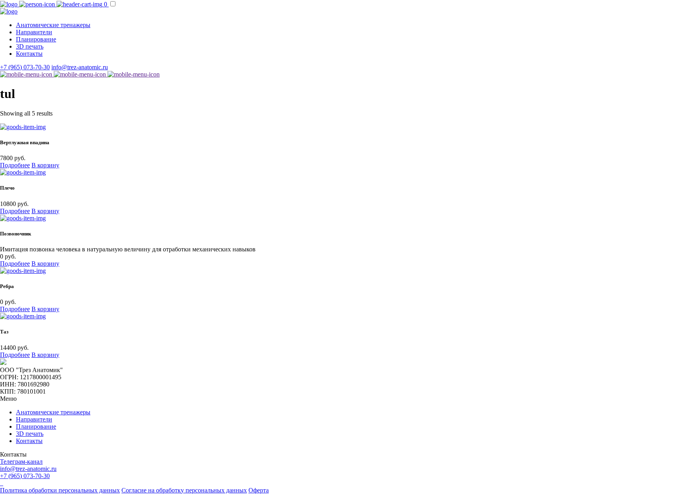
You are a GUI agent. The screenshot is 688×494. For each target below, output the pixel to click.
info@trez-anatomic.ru (79, 67)
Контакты (29, 53)
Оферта (258, 490)
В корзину (45, 165)
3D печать (29, 46)
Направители (34, 32)
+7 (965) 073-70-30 (25, 67)
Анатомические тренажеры (53, 25)
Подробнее (15, 165)
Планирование (36, 39)
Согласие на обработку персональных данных (184, 490)
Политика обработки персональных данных (60, 490)
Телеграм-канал (21, 461)
